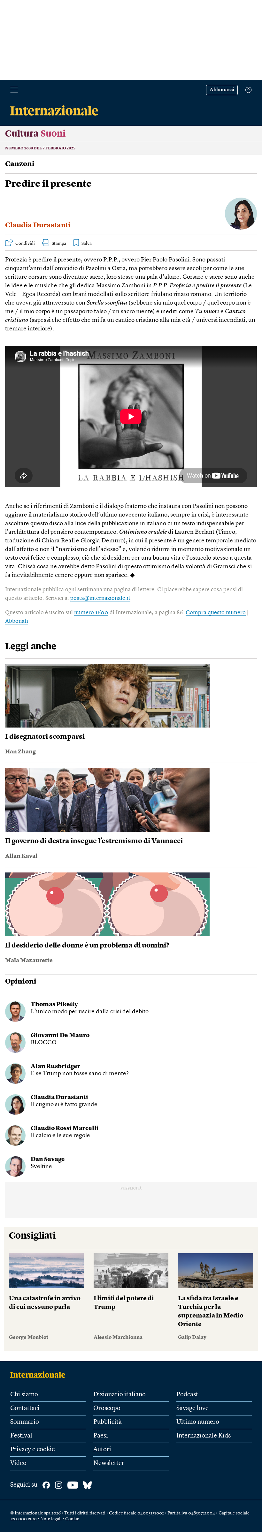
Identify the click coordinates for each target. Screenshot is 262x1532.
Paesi (100, 1436)
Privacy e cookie (32, 1449)
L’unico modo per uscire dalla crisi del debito (90, 1012)
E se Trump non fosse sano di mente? (80, 1074)
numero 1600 (91, 612)
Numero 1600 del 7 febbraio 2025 (40, 148)
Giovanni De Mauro (60, 1036)
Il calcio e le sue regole (60, 1136)
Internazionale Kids (203, 1436)
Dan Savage (48, 1160)
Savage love (192, 1408)
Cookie (72, 1519)
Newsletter (108, 1463)
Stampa (59, 243)
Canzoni (20, 164)
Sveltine (41, 1167)
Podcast (187, 1395)
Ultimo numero (197, 1422)
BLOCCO (44, 1043)
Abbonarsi (222, 90)
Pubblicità (107, 1422)
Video (18, 1463)
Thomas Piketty (54, 1005)
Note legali (51, 1519)
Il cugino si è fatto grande (64, 1105)
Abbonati (16, 621)
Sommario (24, 1422)
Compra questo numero (216, 612)
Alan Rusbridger (55, 1067)
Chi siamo (24, 1395)
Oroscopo (106, 1408)
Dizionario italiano (119, 1395)
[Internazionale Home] (39, 1374)
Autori (102, 1449)
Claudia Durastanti (37, 225)
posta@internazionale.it (100, 598)
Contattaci (25, 1408)
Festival (21, 1436)
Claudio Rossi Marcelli (65, 1129)
